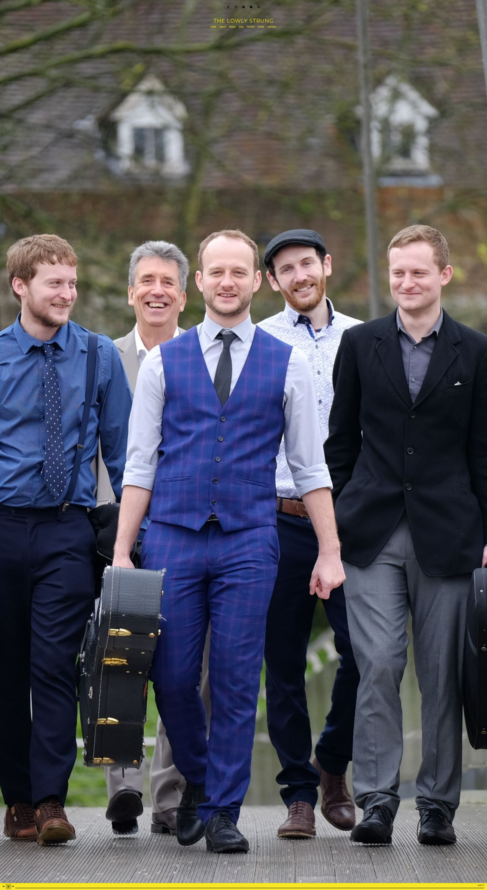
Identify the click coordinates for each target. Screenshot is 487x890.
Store (261, 27)
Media (233, 27)
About (223, 27)
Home (213, 27)
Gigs (241, 27)
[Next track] (13, 886)
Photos (251, 27)
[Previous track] (4, 886)
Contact (272, 27)
